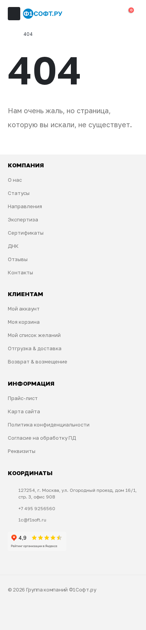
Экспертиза (23, 219)
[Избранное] (111, 13)
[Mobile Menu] (14, 13)
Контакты (20, 272)
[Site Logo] (42, 14)
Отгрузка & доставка (35, 348)
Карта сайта (24, 411)
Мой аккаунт (24, 308)
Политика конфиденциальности (49, 424)
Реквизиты (21, 451)
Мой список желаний (34, 335)
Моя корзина (24, 322)
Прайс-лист (23, 398)
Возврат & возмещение (37, 361)
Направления (25, 206)
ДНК (13, 246)
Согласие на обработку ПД (42, 438)
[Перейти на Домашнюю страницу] (10, 34)
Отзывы (18, 259)
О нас (15, 180)
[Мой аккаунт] (95, 13)
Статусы (19, 193)
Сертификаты (26, 233)
